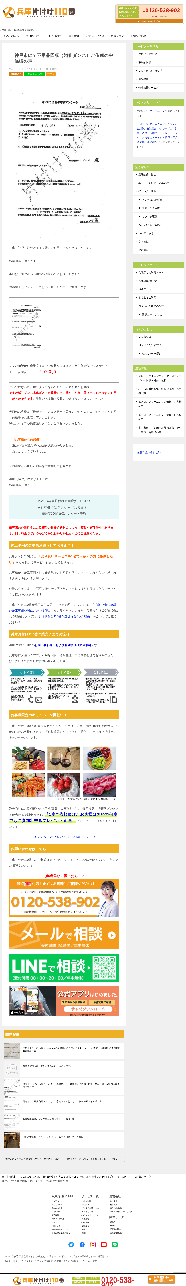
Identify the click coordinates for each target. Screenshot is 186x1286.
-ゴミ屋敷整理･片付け (90, 1208)
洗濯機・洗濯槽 (146, 142)
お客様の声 (55, 35)
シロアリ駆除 (146, 233)
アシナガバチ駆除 (152, 199)
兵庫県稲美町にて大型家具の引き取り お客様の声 (48, 1119)
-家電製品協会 (115, 1229)
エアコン (160, 123)
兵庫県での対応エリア (151, 272)
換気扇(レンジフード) (158, 128)
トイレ (163, 133)
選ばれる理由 (33, 35)
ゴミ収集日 (144, 336)
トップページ (57, 1201)
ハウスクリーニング (153, 110)
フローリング (144, 123)
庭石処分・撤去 (147, 174)
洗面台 (153, 133)
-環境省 (112, 1222)
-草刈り (84, 1233)
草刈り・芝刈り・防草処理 (153, 182)
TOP (66, 1176)
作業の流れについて (149, 280)
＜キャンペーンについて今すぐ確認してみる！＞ (64, 836)
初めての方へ (11, 35)
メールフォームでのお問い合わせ (150, 21)
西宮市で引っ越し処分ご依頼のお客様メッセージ (47, 1066)
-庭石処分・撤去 (88, 1212)
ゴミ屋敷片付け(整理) (150, 70)
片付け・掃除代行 (148, 53)
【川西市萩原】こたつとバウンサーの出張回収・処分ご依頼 (54, 1137)
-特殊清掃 (85, 1219)
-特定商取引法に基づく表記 (120, 1212)
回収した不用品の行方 (151, 305)
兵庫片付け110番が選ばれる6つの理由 (64, 616)
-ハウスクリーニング (89, 1215)
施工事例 (74, 35)
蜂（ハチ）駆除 (147, 191)
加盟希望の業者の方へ (149, 452)
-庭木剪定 (85, 1229)
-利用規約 (113, 1205)
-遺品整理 (85, 1205)
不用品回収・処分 (34, 74)
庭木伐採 (143, 241)
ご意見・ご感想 (95, 35)
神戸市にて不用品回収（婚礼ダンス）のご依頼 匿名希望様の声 (34, 1159)
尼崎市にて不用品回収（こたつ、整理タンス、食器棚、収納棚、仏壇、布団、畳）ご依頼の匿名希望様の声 (71, 1085)
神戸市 (50, 74)
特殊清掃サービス (148, 87)
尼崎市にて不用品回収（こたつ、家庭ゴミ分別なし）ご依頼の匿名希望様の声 (62, 1101)
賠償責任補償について (61, 1229)
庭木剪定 (143, 250)
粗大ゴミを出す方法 (149, 345)
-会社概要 (113, 1201)
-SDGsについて (115, 1225)
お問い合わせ (138, 35)
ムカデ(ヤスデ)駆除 (149, 224)
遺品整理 (143, 79)
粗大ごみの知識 (151, 353)
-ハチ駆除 (85, 1222)
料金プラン (117, 35)
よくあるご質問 (147, 297)
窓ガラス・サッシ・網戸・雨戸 (160, 137)
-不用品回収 (86, 1201)
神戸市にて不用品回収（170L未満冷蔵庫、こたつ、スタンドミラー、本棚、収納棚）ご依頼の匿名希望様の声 (71, 1049)
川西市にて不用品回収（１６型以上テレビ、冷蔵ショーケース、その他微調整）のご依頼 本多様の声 (96, 1159)
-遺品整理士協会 (116, 1233)
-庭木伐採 (85, 1226)
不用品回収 (144, 62)
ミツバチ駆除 (149, 216)
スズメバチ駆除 (151, 208)
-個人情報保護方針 (116, 1208)
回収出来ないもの (152, 314)
